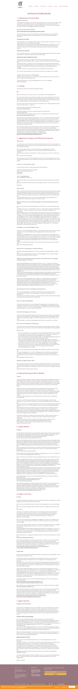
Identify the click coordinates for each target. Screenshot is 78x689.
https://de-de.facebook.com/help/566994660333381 (27, 479)
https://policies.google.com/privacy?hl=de (25, 537)
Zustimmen (72, 687)
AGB (28, 684)
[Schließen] (76, 687)
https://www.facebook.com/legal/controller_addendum (28, 467)
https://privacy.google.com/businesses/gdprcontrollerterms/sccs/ (30, 582)
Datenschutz (23, 684)
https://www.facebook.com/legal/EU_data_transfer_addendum (29, 478)
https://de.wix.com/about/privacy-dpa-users (26, 115)
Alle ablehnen (64, 687)
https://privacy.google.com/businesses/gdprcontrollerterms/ (29, 581)
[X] (52, 684)
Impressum (17, 684)
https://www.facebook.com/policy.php (24, 480)
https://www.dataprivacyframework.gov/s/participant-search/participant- (31, 133)
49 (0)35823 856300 (36, 674)
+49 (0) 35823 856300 (24, 176)
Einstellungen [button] (57, 687)
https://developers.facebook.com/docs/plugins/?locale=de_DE (29, 437)
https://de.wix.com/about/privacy (23, 108)
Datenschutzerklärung (21, 687)
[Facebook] (49, 684)
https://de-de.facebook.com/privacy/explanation (26, 451)
